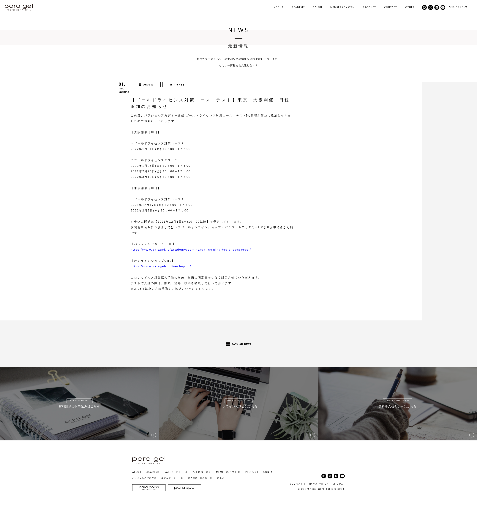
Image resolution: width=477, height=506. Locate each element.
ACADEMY (298, 8)
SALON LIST (172, 472)
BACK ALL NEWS (241, 344)
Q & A (220, 478)
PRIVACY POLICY (317, 484)
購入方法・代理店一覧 (200, 478)
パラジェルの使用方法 (144, 478)
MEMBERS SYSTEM (342, 8)
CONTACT (390, 8)
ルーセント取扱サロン (198, 472)
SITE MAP (339, 484)
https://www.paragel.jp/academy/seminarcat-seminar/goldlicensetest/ (191, 249)
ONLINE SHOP (458, 7)
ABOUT (137, 472)
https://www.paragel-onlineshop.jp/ (161, 266)
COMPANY (296, 484)
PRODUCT (251, 472)
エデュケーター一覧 (172, 478)
